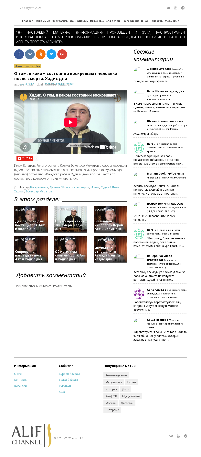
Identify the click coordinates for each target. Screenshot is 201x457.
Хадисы (19, 191)
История (111, 389)
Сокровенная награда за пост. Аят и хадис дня (28, 255)
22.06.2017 (107, 209)
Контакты (156, 21)
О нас (144, 21)
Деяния (55, 187)
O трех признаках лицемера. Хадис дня (69, 225)
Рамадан (65, 385)
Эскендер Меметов (39, 191)
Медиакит (172, 21)
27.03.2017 (27, 84)
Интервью (97, 21)
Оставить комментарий (58, 84)
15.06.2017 (68, 239)
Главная (27, 21)
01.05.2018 (28, 209)
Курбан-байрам (69, 374)
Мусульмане (113, 382)
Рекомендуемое (116, 375)
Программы (60, 21)
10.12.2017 (68, 209)
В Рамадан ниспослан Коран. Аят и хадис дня (109, 225)
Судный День (110, 187)
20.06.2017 (28, 239)
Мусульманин (131, 396)
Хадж (62, 392)
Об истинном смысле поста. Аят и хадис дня (70, 255)
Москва (110, 403)
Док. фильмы (79, 21)
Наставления (130, 21)
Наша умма (42, 21)
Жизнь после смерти (75, 187)
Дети (125, 389)
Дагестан (127, 403)
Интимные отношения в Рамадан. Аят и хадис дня (107, 253)
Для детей (112, 21)
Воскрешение (39, 187)
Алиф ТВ (111, 396)
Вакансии (20, 385)
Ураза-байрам (68, 380)
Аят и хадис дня (27, 66)
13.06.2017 (107, 239)
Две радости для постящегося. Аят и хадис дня (30, 225)
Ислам (95, 187)
